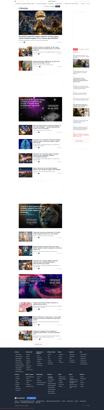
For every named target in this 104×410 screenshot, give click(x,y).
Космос (60, 356)
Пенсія (70, 374)
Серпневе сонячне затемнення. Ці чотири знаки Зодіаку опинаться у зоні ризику (46, 233)
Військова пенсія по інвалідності (74, 382)
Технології (61, 354)
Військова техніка (29, 386)
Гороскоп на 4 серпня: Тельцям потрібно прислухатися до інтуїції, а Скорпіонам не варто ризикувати (33, 280)
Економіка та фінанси (39, 352)
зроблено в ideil (85, 405)
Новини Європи (84, 354)
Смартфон (61, 362)
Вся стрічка (75, 52)
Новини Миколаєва (19, 371)
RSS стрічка (37, 402)
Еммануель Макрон (52, 383)
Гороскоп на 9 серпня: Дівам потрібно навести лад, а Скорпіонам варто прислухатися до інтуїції (45, 262)
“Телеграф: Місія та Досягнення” (71, 3)
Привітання (18, 390)
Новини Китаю (83, 362)
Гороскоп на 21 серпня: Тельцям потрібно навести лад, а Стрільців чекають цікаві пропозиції (47, 141)
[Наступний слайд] (90, 4)
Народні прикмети (62, 378)
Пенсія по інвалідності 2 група (74, 379)
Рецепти (82, 374)
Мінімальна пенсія (73, 384)
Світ (81, 352)
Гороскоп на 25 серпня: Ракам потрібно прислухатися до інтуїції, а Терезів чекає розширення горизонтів (32, 102)
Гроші (38, 355)
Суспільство (29, 352)
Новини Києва (18, 354)
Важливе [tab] (87, 49)
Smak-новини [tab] (81, 49)
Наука (59, 352)
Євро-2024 (50, 362)
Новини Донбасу (19, 367)
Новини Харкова (19, 356)
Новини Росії (83, 358)
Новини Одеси (18, 360)
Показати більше (38, 344)
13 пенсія (72, 376)
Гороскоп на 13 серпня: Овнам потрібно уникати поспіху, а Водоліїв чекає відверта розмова (32, 209)
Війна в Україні (30, 374)
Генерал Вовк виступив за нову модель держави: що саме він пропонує (80, 72)
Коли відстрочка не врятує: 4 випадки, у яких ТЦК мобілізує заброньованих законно (80, 105)
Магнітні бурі (18, 388)
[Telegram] (79, 1)
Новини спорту (51, 352)
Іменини (60, 386)
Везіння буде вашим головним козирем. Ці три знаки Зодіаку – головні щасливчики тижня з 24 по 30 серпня (47, 127)
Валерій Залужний (52, 385)
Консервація (83, 378)
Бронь (38, 378)
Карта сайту (17, 402)
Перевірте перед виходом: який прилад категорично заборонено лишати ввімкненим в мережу (80, 128)
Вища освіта (28, 365)
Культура (17, 384)
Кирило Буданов (51, 387)
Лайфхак (17, 386)
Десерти (82, 382)
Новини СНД (83, 360)
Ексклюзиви (50, 3)
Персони (49, 374)
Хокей (49, 360)
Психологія (72, 360)
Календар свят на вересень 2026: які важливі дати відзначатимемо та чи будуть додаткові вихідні (81, 87)
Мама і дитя (72, 354)
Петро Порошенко (51, 389)
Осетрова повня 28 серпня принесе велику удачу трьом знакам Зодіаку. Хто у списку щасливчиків (38, 37)
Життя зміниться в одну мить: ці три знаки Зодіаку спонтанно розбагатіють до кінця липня (47, 318)
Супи (82, 380)
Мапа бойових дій (30, 376)
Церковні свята (62, 376)
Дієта (71, 358)
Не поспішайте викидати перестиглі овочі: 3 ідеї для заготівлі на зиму (81, 99)
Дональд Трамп (51, 379)
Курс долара (39, 363)
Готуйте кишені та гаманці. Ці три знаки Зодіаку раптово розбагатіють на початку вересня (46, 48)
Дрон (60, 360)
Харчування (72, 356)
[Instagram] (84, 1)
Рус (88, 1)
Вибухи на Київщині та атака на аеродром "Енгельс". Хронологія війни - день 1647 (81, 135)
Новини (17, 352)
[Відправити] (28, 1)
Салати (82, 384)
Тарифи (38, 361)
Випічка (82, 376)
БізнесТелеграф (59, 3)
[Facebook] (75, 1)
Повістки (39, 376)
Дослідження (72, 362)
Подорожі (17, 382)
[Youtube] (81, 1)
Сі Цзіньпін (50, 381)
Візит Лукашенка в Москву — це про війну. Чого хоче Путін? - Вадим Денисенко (81, 56)
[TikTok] (85, 1)
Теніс (49, 358)
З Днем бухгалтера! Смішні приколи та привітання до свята (45, 303)
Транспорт (39, 357)
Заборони (61, 382)
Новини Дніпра (19, 358)
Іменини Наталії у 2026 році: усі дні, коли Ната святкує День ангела (46, 62)
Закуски (82, 386)
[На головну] (52, 1)
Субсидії (28, 360)
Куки (53, 6)
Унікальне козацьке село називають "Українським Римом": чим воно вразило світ (46, 332)
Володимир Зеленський (50, 377)
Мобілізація (39, 374)
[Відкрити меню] (15, 1)
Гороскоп (89, 3)
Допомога (28, 367)
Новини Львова (19, 362)
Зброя (27, 382)
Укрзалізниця (39, 365)
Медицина (28, 362)
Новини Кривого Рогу (20, 365)
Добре (57, 6)
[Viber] (77, 1)
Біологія (60, 358)
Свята (59, 374)
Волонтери (28, 384)
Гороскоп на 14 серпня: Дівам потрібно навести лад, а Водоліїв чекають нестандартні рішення (46, 155)
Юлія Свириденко (51, 393)
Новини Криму (18, 369)
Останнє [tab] (75, 49)
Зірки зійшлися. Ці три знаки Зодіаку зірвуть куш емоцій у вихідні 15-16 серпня (46, 168)
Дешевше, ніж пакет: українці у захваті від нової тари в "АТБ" (80, 94)
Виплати (28, 358)
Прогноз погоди (29, 369)
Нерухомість (39, 359)
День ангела (61, 384)
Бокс (49, 356)
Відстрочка (39, 380)
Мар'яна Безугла (51, 391)
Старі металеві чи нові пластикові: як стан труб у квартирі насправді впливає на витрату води (80, 80)
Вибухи (27, 378)
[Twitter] (82, 1)
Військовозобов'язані (41, 382)
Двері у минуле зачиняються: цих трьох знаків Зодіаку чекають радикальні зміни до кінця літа (47, 248)
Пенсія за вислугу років (73, 387)
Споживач (18, 378)
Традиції (60, 380)
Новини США (83, 356)
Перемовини (29, 380)
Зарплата (28, 354)
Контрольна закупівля (41, 3)
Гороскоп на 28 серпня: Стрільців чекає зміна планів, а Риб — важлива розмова (80, 121)
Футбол (49, 354)
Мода (17, 380)
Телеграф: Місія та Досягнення (27, 402)
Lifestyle (17, 374)
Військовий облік (40, 384)
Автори (83, 3)
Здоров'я (71, 352)
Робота (27, 356)
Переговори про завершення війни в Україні (25, 3)
